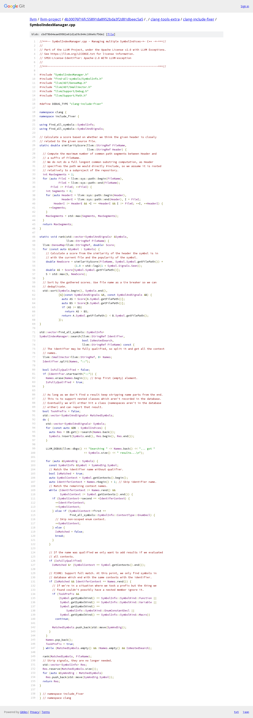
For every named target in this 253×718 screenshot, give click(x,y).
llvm (33, 19)
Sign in (245, 6)
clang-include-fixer (198, 19)
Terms (46, 712)
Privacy (34, 712)
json (246, 712)
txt (236, 712)
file (111, 34)
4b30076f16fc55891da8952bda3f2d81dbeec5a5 (103, 19)
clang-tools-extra (165, 19)
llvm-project (50, 19)
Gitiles (24, 712)
